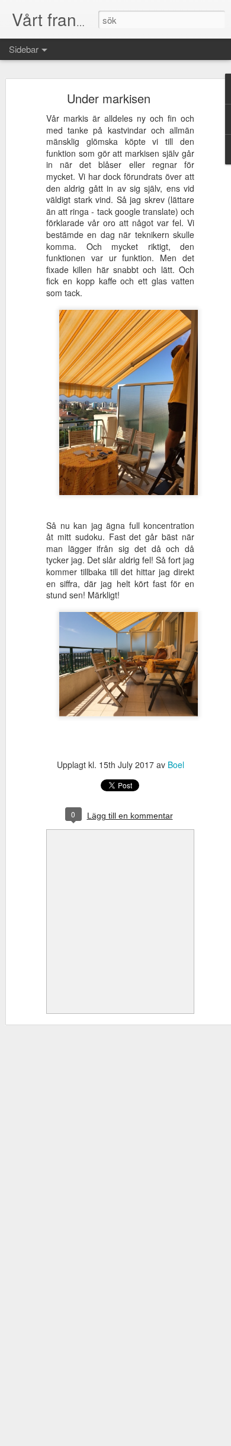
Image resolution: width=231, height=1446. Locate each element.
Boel (176, 764)
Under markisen (108, 98)
